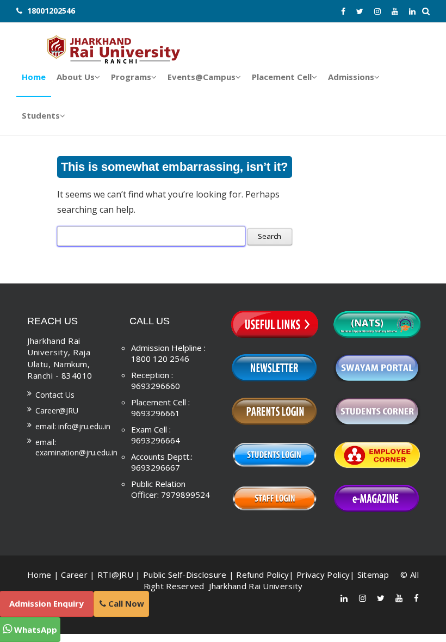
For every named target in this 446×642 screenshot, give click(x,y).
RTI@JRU (115, 574)
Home (39, 574)
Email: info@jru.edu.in (72, 426)
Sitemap (373, 574)
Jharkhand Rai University (255, 586)
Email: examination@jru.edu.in (76, 447)
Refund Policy (262, 574)
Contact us (55, 395)
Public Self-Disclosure (185, 574)
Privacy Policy (323, 574)
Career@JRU (56, 410)
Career (74, 574)
